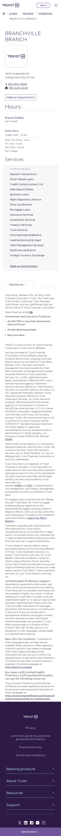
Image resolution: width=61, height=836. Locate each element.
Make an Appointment (21, 97)
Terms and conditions (31, 755)
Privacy (30, 728)
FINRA (8, 439)
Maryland (28, 13)
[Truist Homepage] (10, 5)
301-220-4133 (18, 88)
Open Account (28, 832)
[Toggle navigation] (56, 5)
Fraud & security (30, 747)
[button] (30, 769)
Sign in (45, 6)
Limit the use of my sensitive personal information (30, 737)
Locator (13, 13)
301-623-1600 (17, 84)
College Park (45, 13)
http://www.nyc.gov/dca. (18, 667)
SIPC (29, 485)
